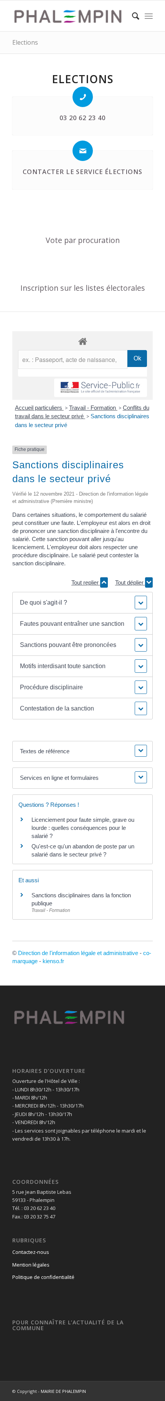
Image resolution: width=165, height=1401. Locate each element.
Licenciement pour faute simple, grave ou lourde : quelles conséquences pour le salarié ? (82, 827)
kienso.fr (53, 961)
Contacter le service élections (82, 172)
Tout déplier (130, 582)
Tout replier (85, 582)
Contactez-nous (30, 1251)
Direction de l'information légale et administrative (78, 953)
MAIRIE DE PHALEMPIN (63, 1391)
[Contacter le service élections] (83, 151)
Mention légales (31, 1264)
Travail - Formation (93, 407)
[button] (82, 602)
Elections (25, 42)
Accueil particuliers (39, 407)
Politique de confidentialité (43, 1277)
